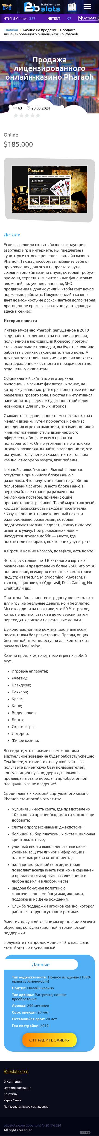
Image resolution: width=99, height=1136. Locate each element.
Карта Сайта (12, 1100)
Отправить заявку (49, 1040)
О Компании (13, 1081)
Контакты (10, 1094)
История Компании (17, 1087)
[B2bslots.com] (42, 7)
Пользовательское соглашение (26, 1106)
